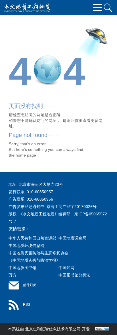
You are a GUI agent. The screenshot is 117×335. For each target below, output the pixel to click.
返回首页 (75, 120)
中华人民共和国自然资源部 (32, 238)
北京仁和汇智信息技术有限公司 (53, 329)
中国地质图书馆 (22, 267)
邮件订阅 (30, 285)
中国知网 (66, 267)
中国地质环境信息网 (26, 245)
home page (26, 155)
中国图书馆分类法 (74, 275)
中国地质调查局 (72, 238)
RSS (26, 305)
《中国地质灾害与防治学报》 (34, 260)
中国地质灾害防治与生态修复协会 (38, 253)
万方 (12, 275)
